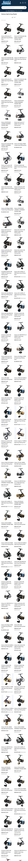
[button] (25, 2)
